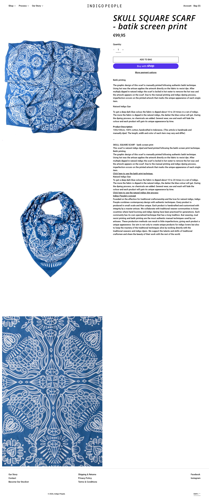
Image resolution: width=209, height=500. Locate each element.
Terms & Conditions (87, 482)
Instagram (195, 478)
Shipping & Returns (87, 474)
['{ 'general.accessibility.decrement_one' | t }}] (114, 49)
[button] (52, 87)
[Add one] (123, 49)
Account (187, 6)
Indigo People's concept (124, 195)
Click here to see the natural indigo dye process (135, 192)
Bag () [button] (197, 6)
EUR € (196, 494)
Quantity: (117, 44)
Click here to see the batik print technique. (133, 173)
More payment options (146, 72)
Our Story (13, 474)
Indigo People (59, 494)
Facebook (195, 474)
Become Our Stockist (19, 482)
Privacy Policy (85, 478)
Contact (12, 478)
